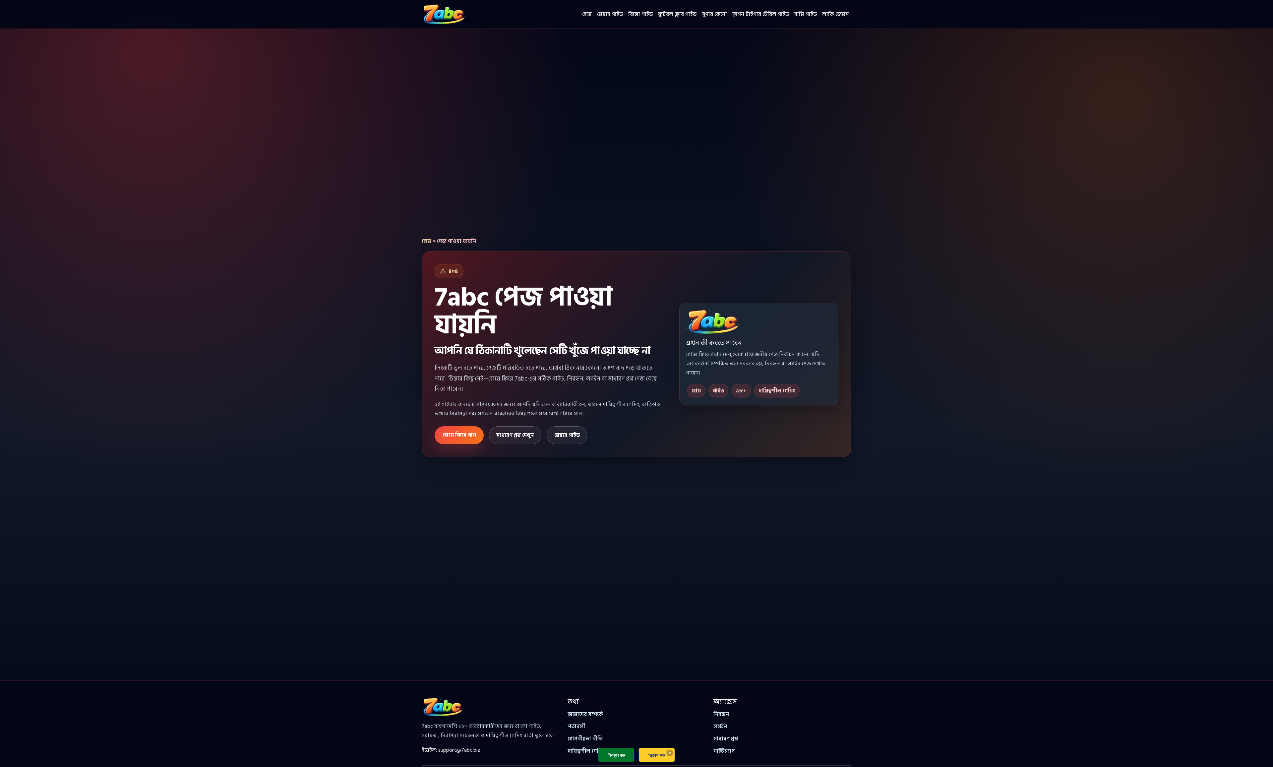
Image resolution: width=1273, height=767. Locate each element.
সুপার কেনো (714, 14)
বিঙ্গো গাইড (640, 14)
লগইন (720, 726)
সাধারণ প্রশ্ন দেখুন (515, 435)
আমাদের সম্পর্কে (585, 714)
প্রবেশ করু (656, 755)
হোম (587, 14)
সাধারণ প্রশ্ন (725, 738)
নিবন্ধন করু (616, 755)
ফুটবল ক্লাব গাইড (677, 14)
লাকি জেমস (835, 14)
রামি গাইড (805, 14)
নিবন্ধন (721, 714)
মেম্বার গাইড (610, 14)
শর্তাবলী (576, 726)
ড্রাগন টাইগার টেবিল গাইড (760, 14)
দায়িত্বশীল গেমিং (586, 751)
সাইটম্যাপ (724, 751)
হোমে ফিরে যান (459, 435)
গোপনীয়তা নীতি (585, 738)
